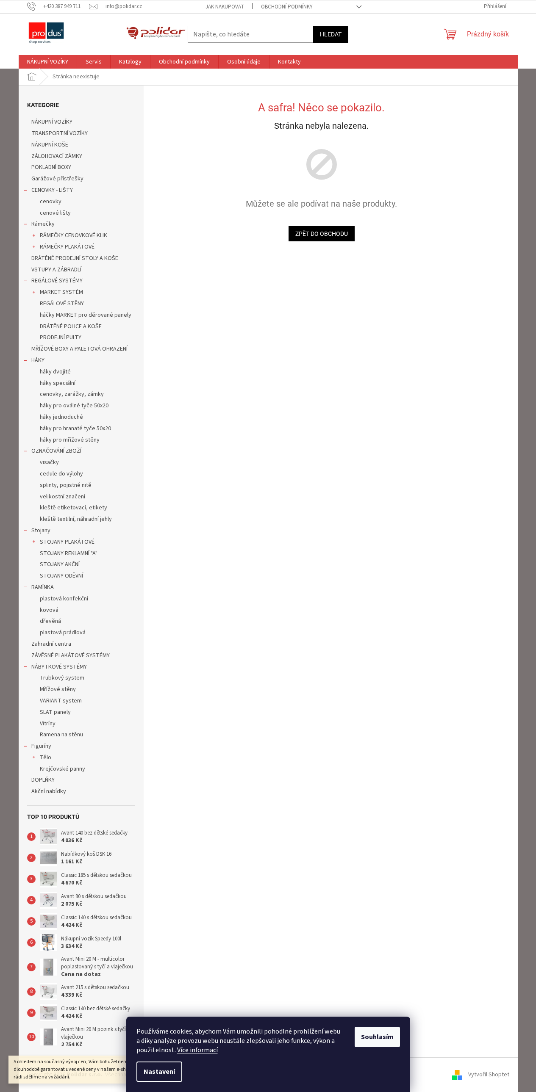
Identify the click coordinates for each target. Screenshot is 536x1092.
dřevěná (50, 621)
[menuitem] (48, 62)
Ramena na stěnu (61, 734)
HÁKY (37, 360)
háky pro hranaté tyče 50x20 (75, 428)
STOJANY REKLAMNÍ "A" (68, 553)
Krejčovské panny (62, 769)
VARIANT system (61, 701)
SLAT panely (55, 712)
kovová (49, 610)
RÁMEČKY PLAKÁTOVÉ (67, 247)
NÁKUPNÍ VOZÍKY (51, 122)
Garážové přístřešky (57, 178)
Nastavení (159, 1071)
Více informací (197, 1050)
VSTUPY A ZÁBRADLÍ (56, 269)
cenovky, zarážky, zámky (72, 394)
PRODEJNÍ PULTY (60, 337)
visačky (49, 462)
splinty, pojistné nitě (66, 485)
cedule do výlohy (61, 474)
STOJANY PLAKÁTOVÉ (67, 542)
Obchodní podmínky (287, 7)
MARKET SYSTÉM (61, 292)
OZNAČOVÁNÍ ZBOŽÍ (56, 451)
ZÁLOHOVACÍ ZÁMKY (56, 156)
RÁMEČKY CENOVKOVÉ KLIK (73, 235)
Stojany (40, 530)
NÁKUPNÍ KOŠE (49, 145)
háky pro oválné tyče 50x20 (74, 405)
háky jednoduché (61, 417)
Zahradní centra (51, 644)
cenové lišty (55, 213)
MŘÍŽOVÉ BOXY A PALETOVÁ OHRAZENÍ (79, 349)
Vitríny (48, 723)
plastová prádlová (63, 632)
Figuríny (41, 746)
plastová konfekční (64, 598)
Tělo (45, 757)
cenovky (50, 201)
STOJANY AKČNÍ (60, 564)
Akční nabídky (48, 791)
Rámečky (43, 224)
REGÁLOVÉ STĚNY (62, 303)
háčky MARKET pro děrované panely (85, 315)
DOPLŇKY (43, 780)
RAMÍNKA (42, 587)
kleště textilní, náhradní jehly (76, 519)
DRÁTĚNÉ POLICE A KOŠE (71, 326)
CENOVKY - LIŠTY (52, 190)
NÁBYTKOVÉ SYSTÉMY (59, 667)
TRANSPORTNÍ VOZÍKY (59, 133)
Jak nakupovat (225, 7)
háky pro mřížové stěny (70, 440)
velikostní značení (62, 496)
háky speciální (57, 383)
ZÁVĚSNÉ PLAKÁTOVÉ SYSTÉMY (70, 655)
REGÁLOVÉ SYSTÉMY (57, 280)
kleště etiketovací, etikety (73, 507)
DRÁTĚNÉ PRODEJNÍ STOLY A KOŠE (74, 258)
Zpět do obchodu (321, 233)
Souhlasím (377, 1037)
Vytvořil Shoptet (488, 1074)
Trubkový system (62, 678)
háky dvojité (55, 372)
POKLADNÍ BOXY (51, 167)
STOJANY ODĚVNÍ (61, 576)
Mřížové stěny (58, 689)
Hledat (331, 34)
